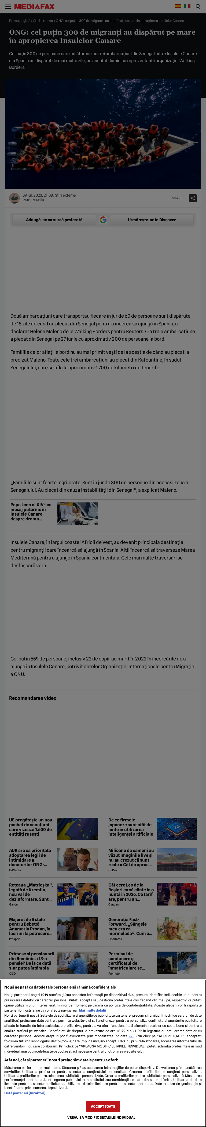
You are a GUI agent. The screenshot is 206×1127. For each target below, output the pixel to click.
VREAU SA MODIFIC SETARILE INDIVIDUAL (101, 1117)
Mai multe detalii (92, 1010)
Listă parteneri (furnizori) (24, 1093)
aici (131, 1036)
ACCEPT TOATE (103, 1107)
